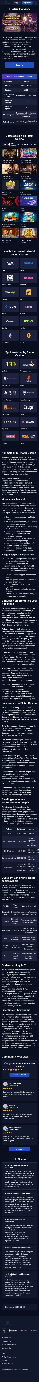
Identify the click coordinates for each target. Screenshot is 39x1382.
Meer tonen (19, 1149)
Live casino (13, 144)
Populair (4, 144)
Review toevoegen (19, 1074)
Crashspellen (24, 144)
